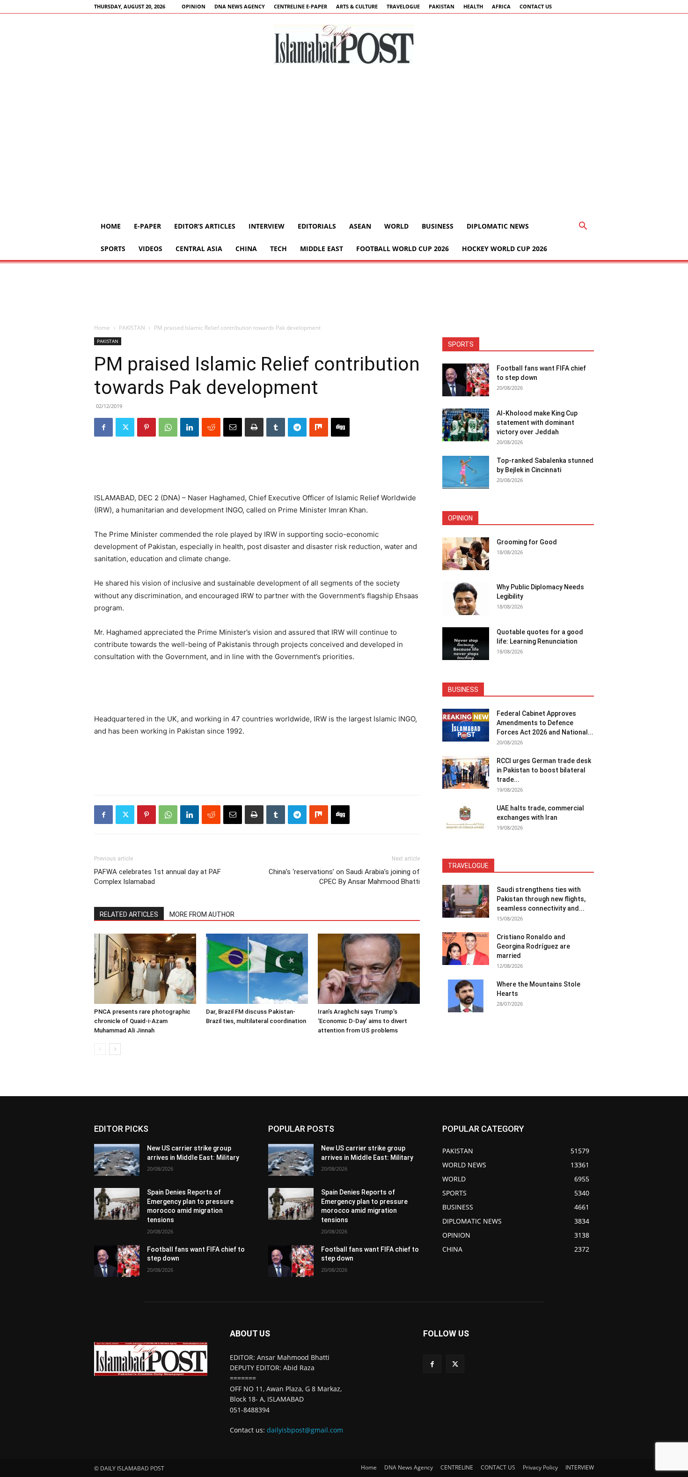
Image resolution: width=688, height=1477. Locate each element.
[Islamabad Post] (344, 44)
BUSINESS (438, 226)
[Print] (254, 427)
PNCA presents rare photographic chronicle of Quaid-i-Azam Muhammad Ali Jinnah (142, 1021)
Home (111, 226)
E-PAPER (147, 226)
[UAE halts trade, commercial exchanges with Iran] (465, 819)
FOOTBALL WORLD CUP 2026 (402, 248)
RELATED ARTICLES (129, 914)
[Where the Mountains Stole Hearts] (465, 996)
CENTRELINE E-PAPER (300, 6)
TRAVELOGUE (403, 6)
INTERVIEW (267, 226)
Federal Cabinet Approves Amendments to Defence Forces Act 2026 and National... (545, 723)
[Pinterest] (146, 427)
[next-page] (115, 1049)
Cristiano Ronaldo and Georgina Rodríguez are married (533, 946)
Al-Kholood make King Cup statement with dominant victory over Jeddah (537, 422)
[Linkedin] (189, 427)
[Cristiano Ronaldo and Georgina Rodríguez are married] (465, 948)
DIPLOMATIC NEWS (498, 226)
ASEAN (360, 226)
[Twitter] (125, 427)
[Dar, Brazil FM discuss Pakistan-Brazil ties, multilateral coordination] (257, 969)
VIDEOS (150, 248)
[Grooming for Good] (465, 553)
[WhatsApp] (168, 427)
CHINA (246, 248)
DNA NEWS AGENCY (239, 6)
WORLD (396, 226)
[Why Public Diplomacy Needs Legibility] (465, 598)
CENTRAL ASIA (199, 248)
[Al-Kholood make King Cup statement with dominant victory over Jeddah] (465, 424)
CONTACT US (536, 6)
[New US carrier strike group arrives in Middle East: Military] (116, 1160)
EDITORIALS (317, 226)
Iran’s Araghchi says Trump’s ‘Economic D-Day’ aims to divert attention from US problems (362, 1021)
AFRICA (501, 6)
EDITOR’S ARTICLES (204, 226)
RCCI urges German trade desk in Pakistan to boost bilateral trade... (544, 770)
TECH (278, 248)
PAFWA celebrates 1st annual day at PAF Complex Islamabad (157, 877)
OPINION (193, 6)
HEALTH (473, 6)
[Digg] (340, 427)
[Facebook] (103, 427)
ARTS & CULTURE (357, 6)
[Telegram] (297, 427)
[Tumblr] (275, 427)
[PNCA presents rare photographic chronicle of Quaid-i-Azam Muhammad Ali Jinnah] (145, 969)
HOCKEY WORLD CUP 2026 (504, 248)
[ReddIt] (211, 427)
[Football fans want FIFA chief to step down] (465, 380)
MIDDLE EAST (321, 248)
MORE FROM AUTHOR (201, 914)
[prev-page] (100, 1049)
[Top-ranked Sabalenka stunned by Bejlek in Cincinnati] (465, 472)
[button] (582, 227)
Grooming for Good (527, 542)
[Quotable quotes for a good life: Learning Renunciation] (465, 643)
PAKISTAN (441, 6)
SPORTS (113, 248)
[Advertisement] (344, 144)
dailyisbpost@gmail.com (305, 1429)
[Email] (232, 427)
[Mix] (318, 427)
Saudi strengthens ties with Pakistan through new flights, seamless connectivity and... (541, 899)
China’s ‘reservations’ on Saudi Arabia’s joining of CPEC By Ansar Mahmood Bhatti (344, 877)
